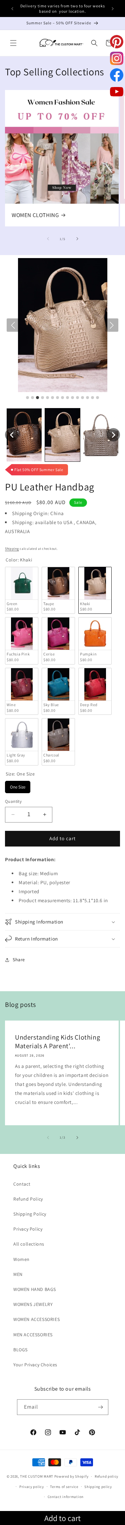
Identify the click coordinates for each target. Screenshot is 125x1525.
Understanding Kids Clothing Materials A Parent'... (57, 1041)
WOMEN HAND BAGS (34, 1289)
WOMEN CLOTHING (35, 215)
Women (21, 1259)
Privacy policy (31, 1486)
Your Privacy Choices (35, 1365)
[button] (13, 43)
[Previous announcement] (12, 8)
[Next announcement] (112, 8)
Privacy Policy (27, 1229)
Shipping (12, 548)
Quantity (13, 801)
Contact (21, 1184)
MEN (18, 1274)
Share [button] (19, 960)
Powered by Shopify (71, 1476)
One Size (17, 785)
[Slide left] (48, 238)
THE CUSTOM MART (36, 1476)
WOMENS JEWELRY (33, 1304)
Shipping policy (98, 1486)
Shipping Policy (29, 1214)
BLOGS (20, 1350)
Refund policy (106, 1476)
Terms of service (64, 1486)
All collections (28, 1244)
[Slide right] (77, 238)
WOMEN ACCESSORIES (36, 1319)
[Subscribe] (100, 1407)
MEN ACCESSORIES (33, 1335)
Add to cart (62, 1518)
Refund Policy (28, 1199)
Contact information (66, 1496)
